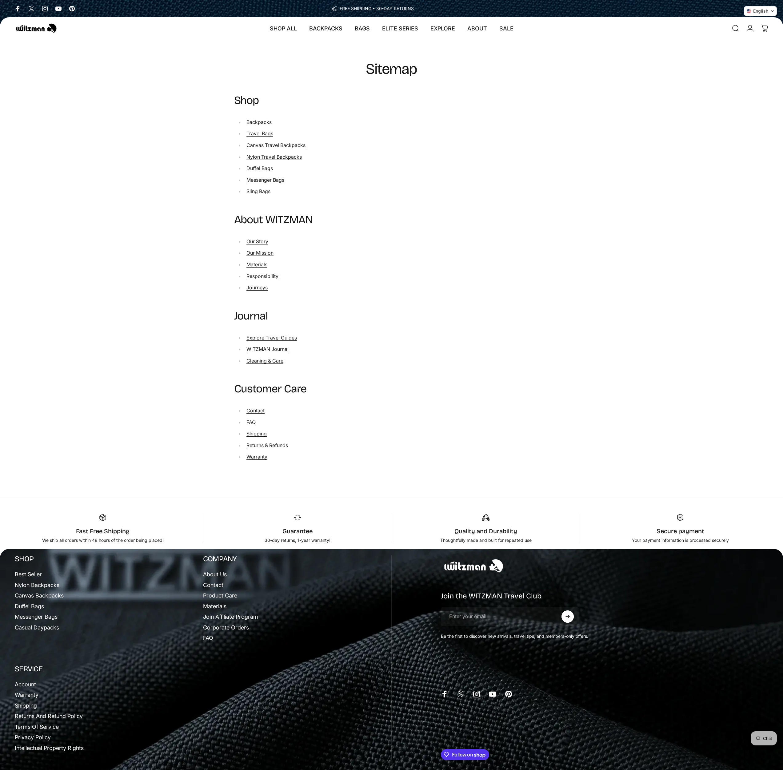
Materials (256, 264)
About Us (215, 574)
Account (25, 684)
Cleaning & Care (264, 361)
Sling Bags (258, 191)
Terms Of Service (37, 727)
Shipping (256, 434)
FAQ (251, 422)
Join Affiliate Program (230, 616)
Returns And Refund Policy (49, 716)
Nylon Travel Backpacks (274, 157)
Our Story (257, 241)
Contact (255, 410)
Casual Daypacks (37, 627)
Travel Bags (259, 133)
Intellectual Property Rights (49, 748)
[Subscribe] (567, 616)
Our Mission (260, 253)
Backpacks (259, 122)
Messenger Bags (265, 180)
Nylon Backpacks (37, 585)
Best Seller (28, 574)
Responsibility (262, 276)
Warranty (256, 457)
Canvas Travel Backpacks (276, 145)
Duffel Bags (259, 168)
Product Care (220, 595)
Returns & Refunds (267, 445)
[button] (760, 11)
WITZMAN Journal (267, 349)
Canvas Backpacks (39, 595)
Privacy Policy (33, 737)
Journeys (257, 287)
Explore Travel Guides (271, 338)
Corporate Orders (226, 627)
